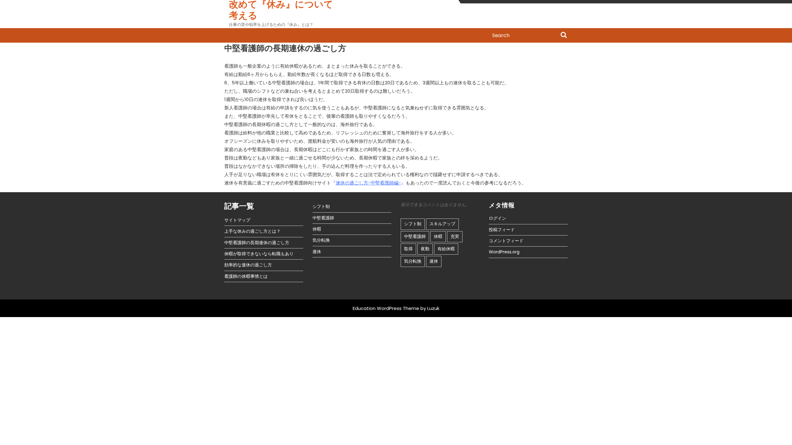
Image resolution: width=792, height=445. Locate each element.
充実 (454, 236)
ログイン (497, 218)
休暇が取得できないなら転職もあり (259, 254)
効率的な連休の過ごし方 (248, 265)
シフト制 (321, 206)
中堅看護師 (323, 218)
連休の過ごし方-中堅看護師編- (368, 183)
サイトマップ (237, 220)
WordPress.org (504, 252)
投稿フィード (502, 230)
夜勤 (425, 249)
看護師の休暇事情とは (246, 276)
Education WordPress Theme (386, 308)
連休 (316, 251)
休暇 (316, 229)
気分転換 (321, 240)
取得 (408, 249)
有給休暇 (446, 249)
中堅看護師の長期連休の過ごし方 (256, 242)
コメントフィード (506, 241)
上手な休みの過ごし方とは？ (252, 231)
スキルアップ (442, 224)
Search (564, 35)
